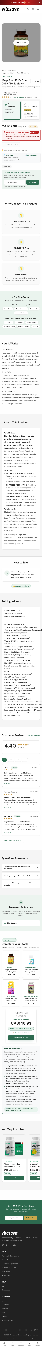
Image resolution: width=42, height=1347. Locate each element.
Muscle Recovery (21, 309)
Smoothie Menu (7, 1320)
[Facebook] (7, 1245)
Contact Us (6, 1290)
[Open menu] (38, 9)
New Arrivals (6, 1275)
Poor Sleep (19, 322)
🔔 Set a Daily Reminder (21, 586)
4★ (18, 760)
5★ (11, 760)
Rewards (5, 1309)
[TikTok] (10, 1245)
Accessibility (30, 1339)
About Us (5, 1301)
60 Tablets (11, 145)
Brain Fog (35, 326)
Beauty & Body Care (9, 1267)
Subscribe (30, 1218)
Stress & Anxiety (32, 322)
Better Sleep (8, 309)
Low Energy (8, 322)
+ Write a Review (34, 735)
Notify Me (32, 182)
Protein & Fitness (8, 1260)
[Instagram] (3, 1245)
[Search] (28, 9)
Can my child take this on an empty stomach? (17, 868)
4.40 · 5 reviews (18, 97)
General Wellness (21, 313)
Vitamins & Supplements (10, 1256)
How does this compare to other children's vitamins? (20, 884)
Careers (4, 1316)
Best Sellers (6, 1271)
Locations (5, 1305)
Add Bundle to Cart (21, 1038)
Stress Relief (34, 309)
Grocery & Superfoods (10, 1264)
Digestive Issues (23, 326)
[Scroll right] (40, 1159)
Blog (3, 1312)
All (4, 760)
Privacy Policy (12, 1339)
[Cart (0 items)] (33, 9)
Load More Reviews (11, 840)
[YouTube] (14, 1245)
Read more (7, 783)
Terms (21, 1339)
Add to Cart (13, 1178)
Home (4, 70)
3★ (25, 760)
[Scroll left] (2, 1159)
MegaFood (12, 70)
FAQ (3, 1286)
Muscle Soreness (9, 326)
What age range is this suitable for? (17, 876)
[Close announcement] (39, 2)
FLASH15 (33, 132)
